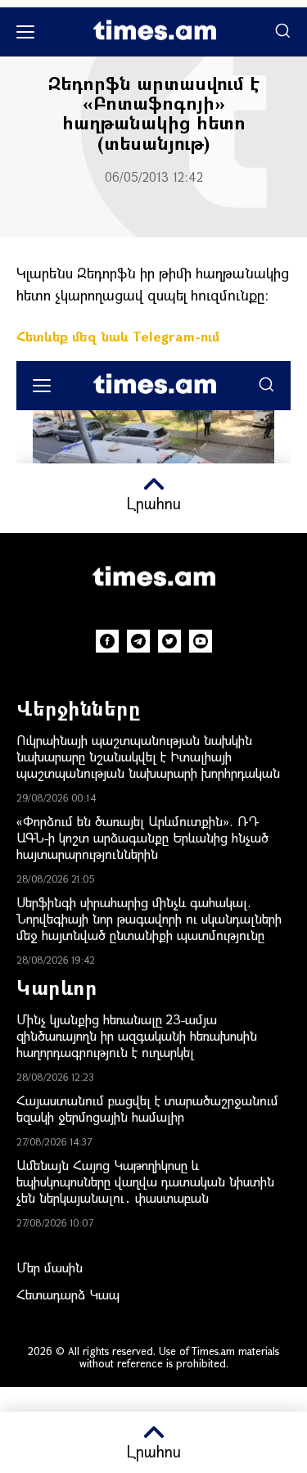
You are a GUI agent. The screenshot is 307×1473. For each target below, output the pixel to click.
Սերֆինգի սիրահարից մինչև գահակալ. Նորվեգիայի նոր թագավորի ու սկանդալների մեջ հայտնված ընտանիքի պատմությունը (149, 918)
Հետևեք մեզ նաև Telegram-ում (117, 336)
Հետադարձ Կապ (68, 1294)
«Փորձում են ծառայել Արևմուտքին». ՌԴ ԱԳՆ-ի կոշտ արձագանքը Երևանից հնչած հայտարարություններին (142, 837)
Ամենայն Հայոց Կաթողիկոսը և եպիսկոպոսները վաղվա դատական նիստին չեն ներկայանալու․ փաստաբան (145, 1181)
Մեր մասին (49, 1267)
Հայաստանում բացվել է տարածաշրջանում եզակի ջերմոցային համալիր (147, 1108)
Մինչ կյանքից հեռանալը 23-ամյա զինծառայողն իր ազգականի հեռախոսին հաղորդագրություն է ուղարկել (136, 1035)
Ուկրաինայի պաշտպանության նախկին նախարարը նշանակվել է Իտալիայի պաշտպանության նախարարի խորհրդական (148, 756)
